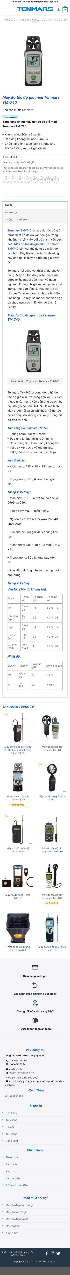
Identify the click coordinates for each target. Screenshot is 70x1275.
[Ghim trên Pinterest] (34, 179)
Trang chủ (9, 20)
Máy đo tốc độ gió (24, 162)
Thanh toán (12, 1157)
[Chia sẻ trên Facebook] (13, 179)
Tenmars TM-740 (17, 171)
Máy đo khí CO (14, 1226)
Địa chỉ (10, 1127)
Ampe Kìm (12, 1233)
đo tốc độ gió (15, 167)
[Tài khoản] (58, 9)
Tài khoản (11, 1133)
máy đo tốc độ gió (33, 167)
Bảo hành (11, 1164)
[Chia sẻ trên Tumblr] (55, 179)
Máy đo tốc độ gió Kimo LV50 (52, 798)
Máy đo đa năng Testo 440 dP (18, 896)
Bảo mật (11, 1171)
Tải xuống (11, 1120)
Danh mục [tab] (11, 212)
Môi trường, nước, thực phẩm (35, 20)
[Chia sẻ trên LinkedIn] (48, 179)
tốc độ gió (33, 171)
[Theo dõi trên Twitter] (58, 1254)
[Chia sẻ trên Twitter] (20, 179)
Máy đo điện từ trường (19, 1205)
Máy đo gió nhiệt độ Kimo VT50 (18, 850)
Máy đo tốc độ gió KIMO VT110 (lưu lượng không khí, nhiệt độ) (18, 750)
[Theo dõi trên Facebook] (47, 1254)
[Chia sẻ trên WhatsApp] (6, 179)
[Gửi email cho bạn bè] (27, 179)
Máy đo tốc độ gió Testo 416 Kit (52, 948)
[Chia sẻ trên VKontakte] (41, 179)
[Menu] (4, 9)
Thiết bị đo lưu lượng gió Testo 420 (18, 948)
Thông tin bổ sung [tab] (17, 219)
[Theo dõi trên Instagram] (52, 1254)
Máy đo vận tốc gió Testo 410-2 (18, 798)
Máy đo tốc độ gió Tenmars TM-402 (52, 896)
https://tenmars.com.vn (21, 1072)
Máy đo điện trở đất (17, 1219)
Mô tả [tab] (9, 205)
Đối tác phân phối (14, 1095)
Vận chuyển (13, 1178)
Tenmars (27, 110)
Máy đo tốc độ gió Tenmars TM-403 (52, 748)
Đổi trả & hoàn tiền (17, 1185)
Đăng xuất (12, 1140)
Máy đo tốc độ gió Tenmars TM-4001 (52, 850)
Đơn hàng (11, 1113)
